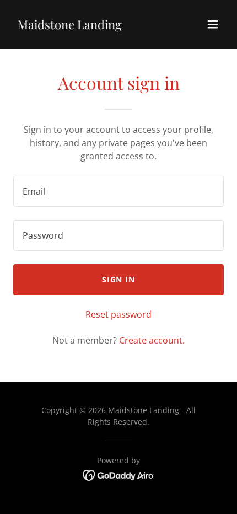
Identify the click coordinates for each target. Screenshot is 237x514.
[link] (70, 26)
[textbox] (118, 191)
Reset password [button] (118, 314)
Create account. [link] (152, 340)
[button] (213, 24)
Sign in (119, 279)
